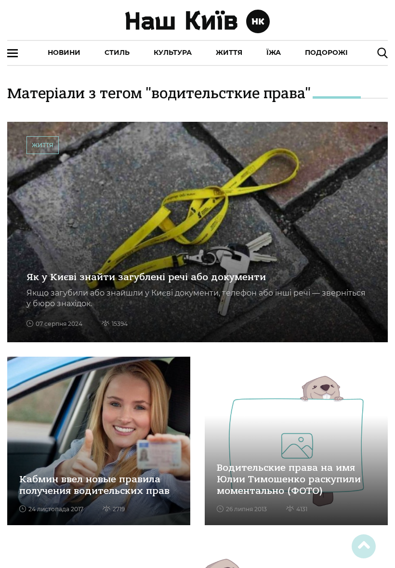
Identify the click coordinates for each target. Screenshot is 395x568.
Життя (229, 52)
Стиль (117, 52)
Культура (173, 52)
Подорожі (326, 52)
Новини (64, 52)
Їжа (273, 52)
